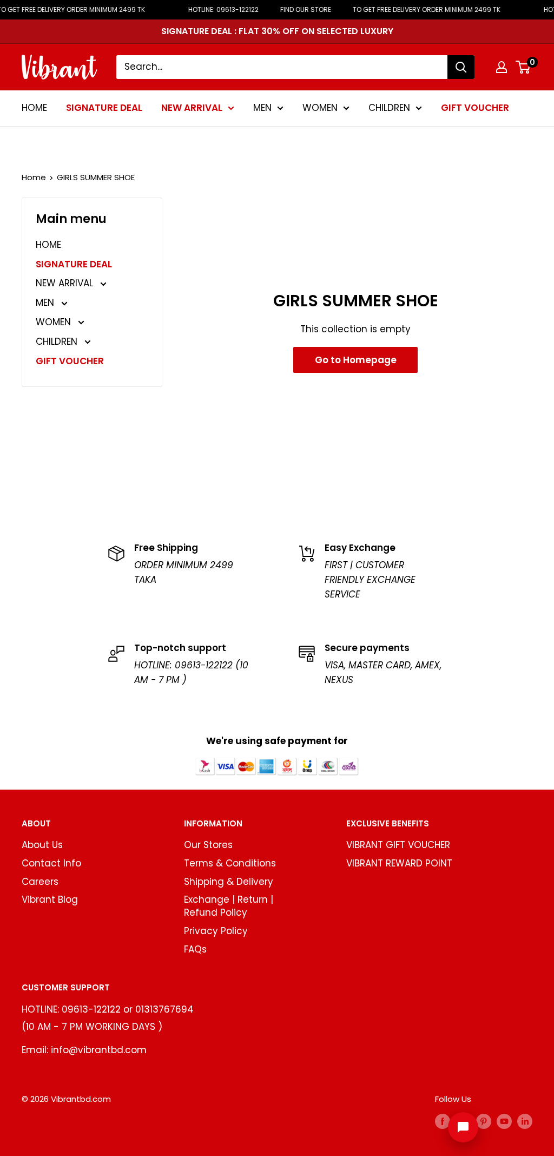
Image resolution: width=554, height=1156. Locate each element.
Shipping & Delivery (228, 881)
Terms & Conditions (230, 863)
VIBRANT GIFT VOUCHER (398, 844)
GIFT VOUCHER (475, 107)
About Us (42, 844)
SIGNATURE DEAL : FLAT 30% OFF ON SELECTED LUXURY (277, 31)
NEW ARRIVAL (191, 107)
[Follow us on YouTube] (504, 1121)
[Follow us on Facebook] (442, 1121)
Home (34, 177)
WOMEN (320, 107)
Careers (40, 881)
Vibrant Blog (50, 899)
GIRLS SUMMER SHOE (96, 177)
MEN (262, 107)
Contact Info (51, 863)
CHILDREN (389, 107)
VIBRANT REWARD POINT (399, 863)
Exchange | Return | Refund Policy (228, 906)
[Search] (460, 67)
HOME (34, 107)
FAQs (195, 949)
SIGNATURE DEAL (104, 107)
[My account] (501, 67)
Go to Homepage (356, 359)
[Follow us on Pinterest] (483, 1121)
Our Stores (208, 844)
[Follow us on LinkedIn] (524, 1121)
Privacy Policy (216, 930)
